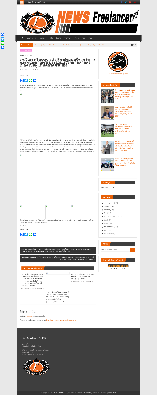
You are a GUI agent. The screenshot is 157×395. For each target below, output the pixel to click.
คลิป (83, 38)
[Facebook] (2, 34)
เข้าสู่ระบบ (28, 316)
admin (39, 288)
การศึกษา (67, 38)
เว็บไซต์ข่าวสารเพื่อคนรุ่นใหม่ (118, 74)
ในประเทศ (107, 233)
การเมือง (43, 38)
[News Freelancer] (78, 22)
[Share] (2, 47)
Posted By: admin (26, 70)
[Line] (2, 43)
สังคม (76, 38)
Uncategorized (109, 203)
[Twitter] (2, 39)
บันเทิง (58, 38)
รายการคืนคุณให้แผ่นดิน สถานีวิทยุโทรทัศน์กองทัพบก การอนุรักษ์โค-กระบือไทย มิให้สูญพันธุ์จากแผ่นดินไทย (57, 295)
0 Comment (40, 70)
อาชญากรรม (32, 38)
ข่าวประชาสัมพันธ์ (26, 50)
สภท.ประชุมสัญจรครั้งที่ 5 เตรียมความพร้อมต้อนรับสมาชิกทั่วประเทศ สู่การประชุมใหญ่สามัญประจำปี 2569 (69, 45)
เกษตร (90, 38)
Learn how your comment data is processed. (61, 320)
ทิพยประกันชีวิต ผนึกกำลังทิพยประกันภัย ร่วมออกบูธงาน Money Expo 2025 (82, 276)
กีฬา (51, 38)
